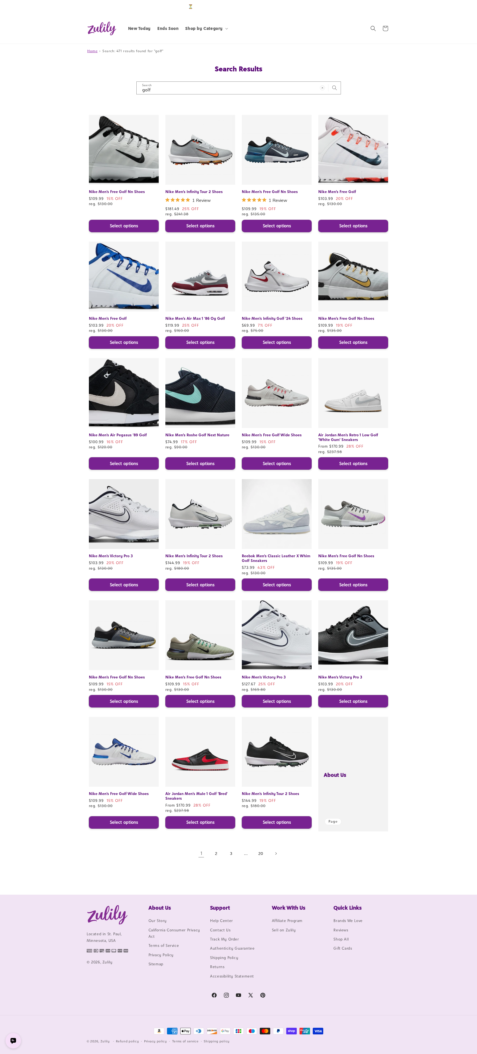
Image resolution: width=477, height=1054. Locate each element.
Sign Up (381, 6)
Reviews (340, 930)
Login (364, 6)
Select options (124, 225)
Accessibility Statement (232, 976)
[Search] (334, 88)
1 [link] (201, 853)
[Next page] (276, 853)
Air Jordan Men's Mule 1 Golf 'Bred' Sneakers (196, 796)
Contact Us (220, 930)
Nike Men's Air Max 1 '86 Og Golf (195, 318)
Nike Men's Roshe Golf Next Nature (197, 435)
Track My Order (224, 939)
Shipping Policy (224, 957)
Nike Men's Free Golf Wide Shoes (272, 435)
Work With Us (288, 908)
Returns (217, 967)
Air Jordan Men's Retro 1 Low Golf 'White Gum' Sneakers (348, 437)
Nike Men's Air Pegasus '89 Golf (118, 435)
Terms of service (185, 1041)
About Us (335, 775)
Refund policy (127, 1041)
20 (260, 853)
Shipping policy (217, 1041)
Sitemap (156, 964)
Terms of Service (164, 945)
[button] (206, 28)
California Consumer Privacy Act (174, 933)
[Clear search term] (322, 88)
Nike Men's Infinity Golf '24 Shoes (272, 318)
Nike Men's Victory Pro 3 (111, 556)
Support (220, 908)
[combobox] (239, 88)
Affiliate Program (287, 920)
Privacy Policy (161, 955)
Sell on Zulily (284, 930)
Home (92, 51)
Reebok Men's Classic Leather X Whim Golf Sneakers (276, 558)
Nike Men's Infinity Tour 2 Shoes (194, 191)
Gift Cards (342, 948)
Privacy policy (155, 1041)
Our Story (158, 920)
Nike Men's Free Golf (337, 191)
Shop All (341, 939)
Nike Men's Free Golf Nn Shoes (117, 191)
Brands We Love (347, 920)
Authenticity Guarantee (232, 948)
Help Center (221, 920)
